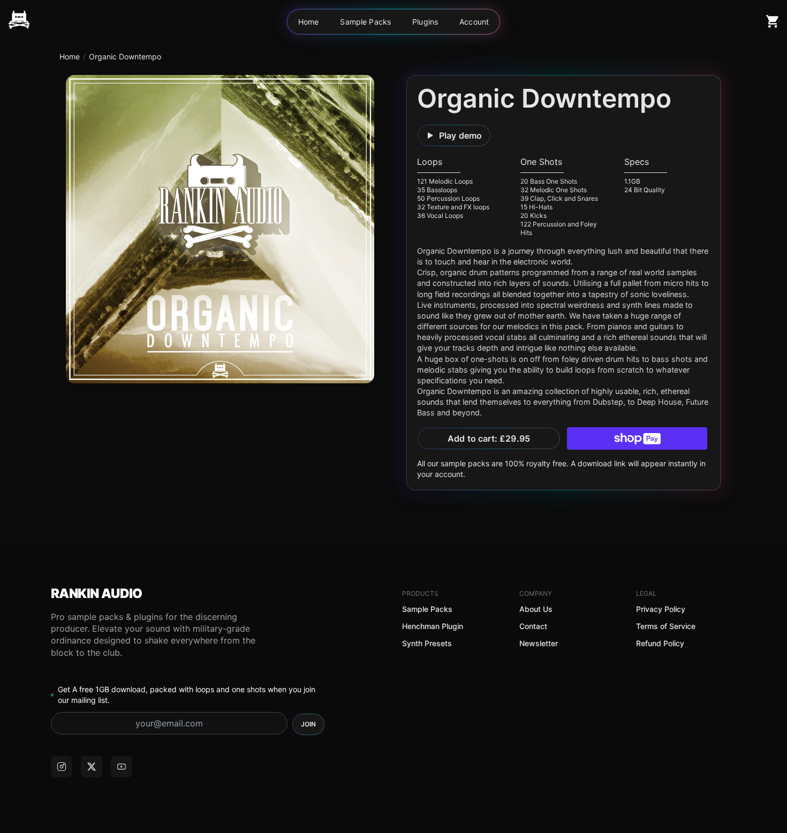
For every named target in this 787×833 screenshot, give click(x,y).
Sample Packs (365, 21)
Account (474, 21)
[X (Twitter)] (91, 766)
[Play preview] (220, 229)
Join (308, 724)
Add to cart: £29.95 (489, 438)
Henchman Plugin (432, 626)
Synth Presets (427, 643)
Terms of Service (665, 626)
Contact (533, 626)
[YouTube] (121, 766)
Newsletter (538, 643)
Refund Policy (660, 643)
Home (308, 21)
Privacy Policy (660, 609)
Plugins (425, 21)
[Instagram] (61, 766)
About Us (536, 609)
